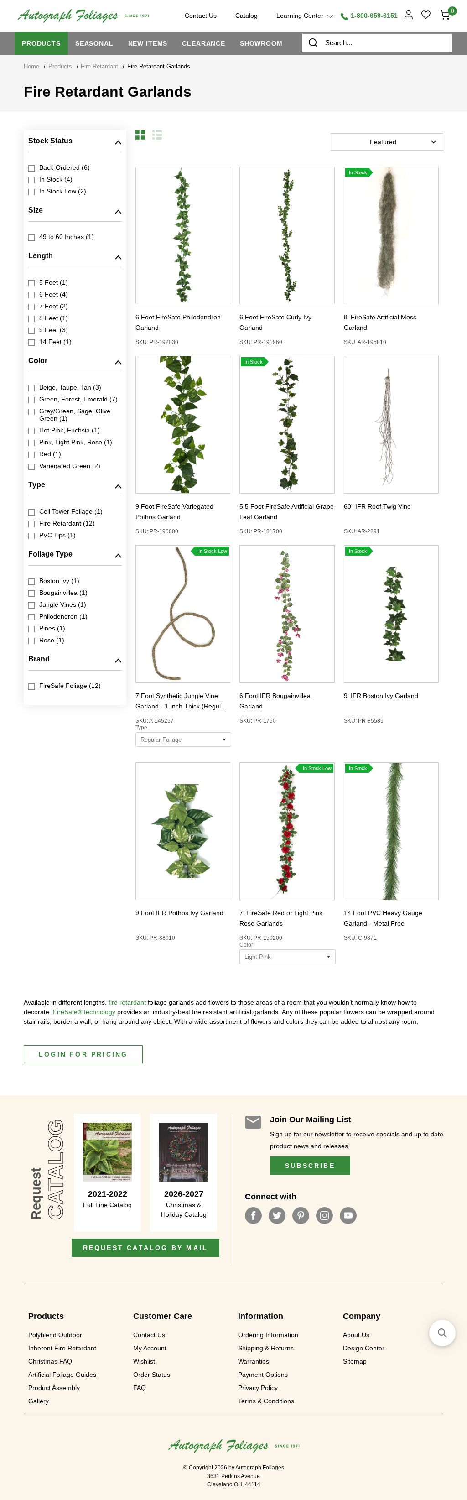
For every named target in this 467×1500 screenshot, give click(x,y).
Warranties (253, 1361)
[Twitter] (277, 1215)
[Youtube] (348, 1215)
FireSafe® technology (84, 1012)
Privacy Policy (258, 1388)
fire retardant (127, 1002)
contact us (201, 15)
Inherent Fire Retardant (62, 1348)
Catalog (246, 15)
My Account (149, 1348)
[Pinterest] (300, 1215)
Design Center (363, 1348)
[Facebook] (253, 1215)
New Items (148, 43)
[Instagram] (324, 1215)
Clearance (203, 43)
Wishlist (144, 1361)
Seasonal (94, 43)
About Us (356, 1335)
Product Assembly (54, 1388)
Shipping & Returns (266, 1348)
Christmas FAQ (50, 1361)
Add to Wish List (174, 235)
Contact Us (149, 1335)
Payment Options (263, 1374)
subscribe (310, 1165)
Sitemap (355, 1361)
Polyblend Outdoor (55, 1335)
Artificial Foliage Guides (62, 1374)
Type (141, 727)
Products (41, 43)
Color (246, 945)
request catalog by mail (145, 1247)
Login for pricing (83, 1054)
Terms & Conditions (266, 1401)
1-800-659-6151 (373, 15)
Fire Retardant (99, 66)
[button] (140, 135)
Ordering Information (268, 1335)
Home (31, 66)
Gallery (38, 1401)
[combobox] (377, 42)
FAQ (139, 1388)
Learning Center (300, 15)
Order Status (151, 1374)
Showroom (261, 43)
